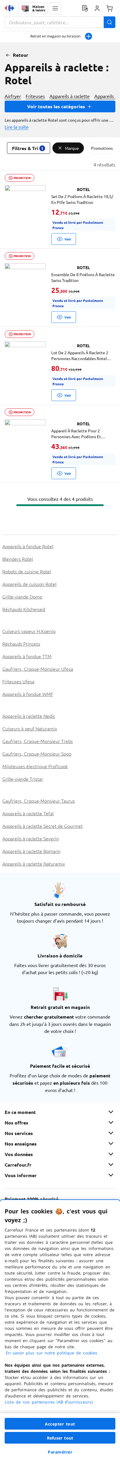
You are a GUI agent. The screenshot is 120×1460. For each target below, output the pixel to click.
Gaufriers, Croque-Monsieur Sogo (36, 753)
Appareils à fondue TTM (27, 656)
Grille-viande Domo (22, 596)
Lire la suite (17, 127)
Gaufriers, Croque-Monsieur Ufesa (37, 668)
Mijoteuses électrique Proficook (35, 766)
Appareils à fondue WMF (27, 694)
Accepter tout (60, 1424)
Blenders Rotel (17, 559)
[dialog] (60, 1330)
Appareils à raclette (70, 96)
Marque (72, 148)
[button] (55, 8)
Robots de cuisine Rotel (26, 571)
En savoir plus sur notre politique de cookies (51, 1353)
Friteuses (35, 96)
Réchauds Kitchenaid (23, 609)
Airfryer (13, 96)
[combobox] (60, 22)
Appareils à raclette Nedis (28, 716)
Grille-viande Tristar (22, 778)
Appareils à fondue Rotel (27, 546)
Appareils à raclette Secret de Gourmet (42, 826)
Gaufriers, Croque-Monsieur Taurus (38, 800)
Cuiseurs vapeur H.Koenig (29, 631)
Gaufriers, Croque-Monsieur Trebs (37, 741)
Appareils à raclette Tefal (28, 813)
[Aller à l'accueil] (10, 8)
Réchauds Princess (21, 643)
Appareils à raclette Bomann (31, 851)
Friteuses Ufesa (18, 681)
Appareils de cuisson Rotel (29, 584)
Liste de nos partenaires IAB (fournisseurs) (49, 1402)
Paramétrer (60, 1452)
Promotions (102, 148)
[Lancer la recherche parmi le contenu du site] (109, 22)
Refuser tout (60, 1438)
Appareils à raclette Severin (30, 838)
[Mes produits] (85, 8)
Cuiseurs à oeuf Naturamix (29, 728)
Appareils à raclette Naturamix (33, 863)
